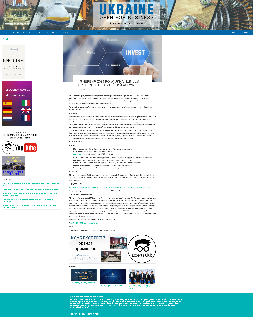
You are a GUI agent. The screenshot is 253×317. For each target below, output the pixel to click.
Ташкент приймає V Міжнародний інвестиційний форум (111, 286)
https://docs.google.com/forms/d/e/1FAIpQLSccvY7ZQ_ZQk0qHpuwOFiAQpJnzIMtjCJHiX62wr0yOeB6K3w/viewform (110, 187)
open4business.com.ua (78, 314)
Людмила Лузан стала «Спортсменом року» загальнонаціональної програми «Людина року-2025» (29, 206)
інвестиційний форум (91, 223)
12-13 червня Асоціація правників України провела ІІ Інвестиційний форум (140, 286)
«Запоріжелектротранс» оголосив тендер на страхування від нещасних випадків (30, 189)
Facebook (75, 230)
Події (34, 33)
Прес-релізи (43, 33)
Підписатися (234, 33)
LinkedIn (94, 230)
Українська (246, 33)
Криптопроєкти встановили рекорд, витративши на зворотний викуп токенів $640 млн (31, 184)
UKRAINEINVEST (77, 223)
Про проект (55, 33)
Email (114, 230)
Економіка (26, 33)
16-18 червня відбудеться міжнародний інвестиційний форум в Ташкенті (83, 283)
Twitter (85, 230)
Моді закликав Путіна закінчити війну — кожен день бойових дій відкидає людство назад (28, 200)
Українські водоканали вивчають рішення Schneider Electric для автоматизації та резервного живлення (31, 194)
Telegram (105, 230)
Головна (6, 33)
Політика (15, 33)
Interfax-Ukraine (94, 314)
